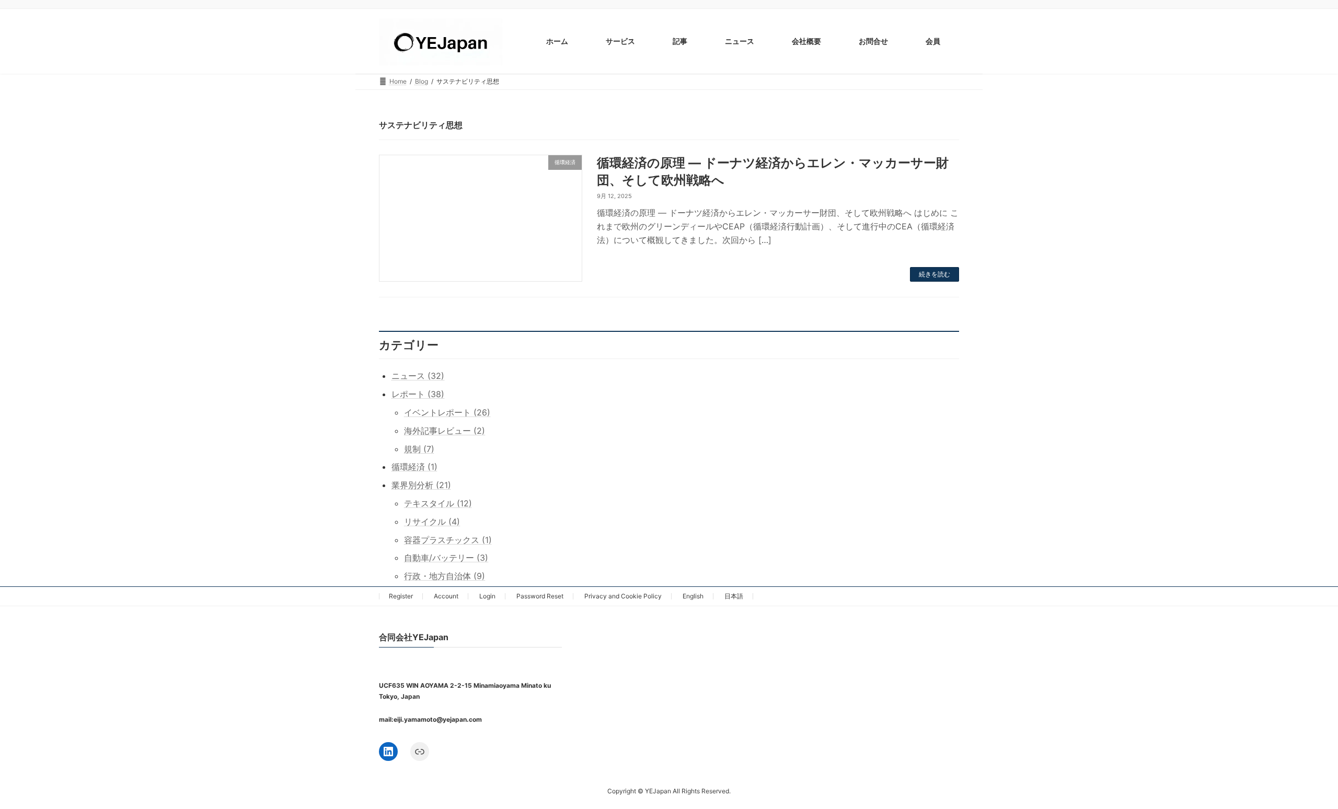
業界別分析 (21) (421, 485)
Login (487, 596)
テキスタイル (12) (438, 503)
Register (401, 596)
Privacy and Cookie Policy (623, 596)
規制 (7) (419, 449)
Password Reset (539, 596)
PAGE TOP (1298, 775)
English (693, 596)
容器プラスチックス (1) (448, 540)
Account (446, 596)
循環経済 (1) (414, 466)
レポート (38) (417, 394)
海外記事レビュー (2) (444, 430)
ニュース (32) (417, 376)
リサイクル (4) (432, 521)
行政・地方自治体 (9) (444, 576)
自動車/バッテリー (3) (446, 557)
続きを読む (934, 274)
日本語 (733, 596)
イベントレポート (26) (447, 412)
